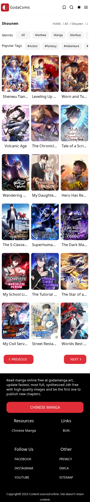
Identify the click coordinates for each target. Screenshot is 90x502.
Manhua (75, 35)
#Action (32, 46)
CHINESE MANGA (45, 407)
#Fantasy (51, 46)
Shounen (77, 24)
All (66, 24)
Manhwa (40, 35)
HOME (57, 24)
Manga (58, 35)
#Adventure (71, 46)
